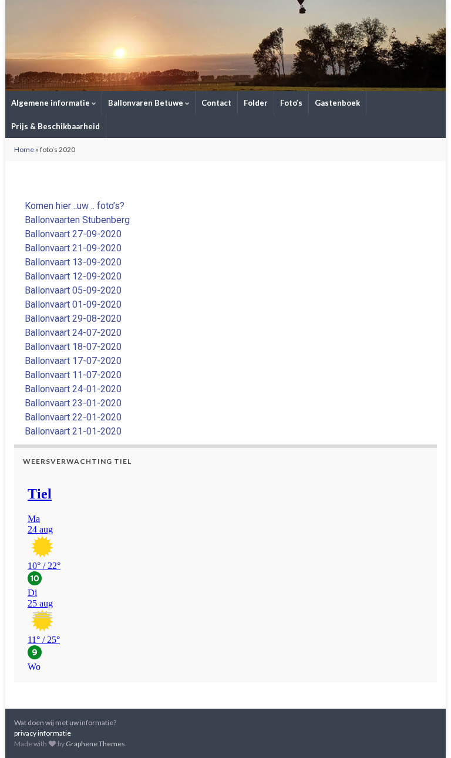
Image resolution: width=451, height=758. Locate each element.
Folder (256, 102)
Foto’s (291, 102)
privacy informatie (42, 733)
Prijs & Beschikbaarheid (55, 126)
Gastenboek (337, 102)
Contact (216, 102)
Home (24, 149)
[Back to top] (424, 731)
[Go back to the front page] (225, 45)
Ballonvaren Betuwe (146, 102)
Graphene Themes (95, 743)
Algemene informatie (51, 102)
